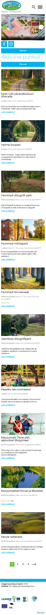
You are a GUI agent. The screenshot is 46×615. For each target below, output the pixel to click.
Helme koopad (10, 145)
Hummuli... (5, 303)
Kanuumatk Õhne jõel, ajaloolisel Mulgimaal (15, 439)
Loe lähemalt (8, 112)
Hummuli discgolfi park (16, 195)
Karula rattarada (11, 537)
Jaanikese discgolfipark (16, 339)
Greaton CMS (41, 612)
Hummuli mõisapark (14, 243)
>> (33, 564)
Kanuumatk (6, 501)
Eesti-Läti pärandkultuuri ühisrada (17, 95)
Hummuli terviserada (15, 292)
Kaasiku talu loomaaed (16, 389)
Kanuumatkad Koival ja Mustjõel (22, 491)
